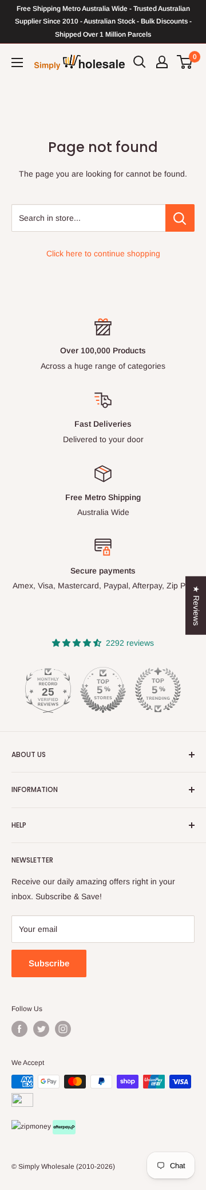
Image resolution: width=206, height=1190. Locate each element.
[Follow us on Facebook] (19, 1029)
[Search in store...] (180, 218)
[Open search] (139, 62)
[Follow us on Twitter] (41, 1029)
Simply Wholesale (46, 1166)
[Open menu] (17, 62)
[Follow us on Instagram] (63, 1029)
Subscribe (49, 963)
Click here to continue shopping (103, 253)
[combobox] (88, 218)
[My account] (162, 62)
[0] (185, 62)
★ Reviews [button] (196, 605)
